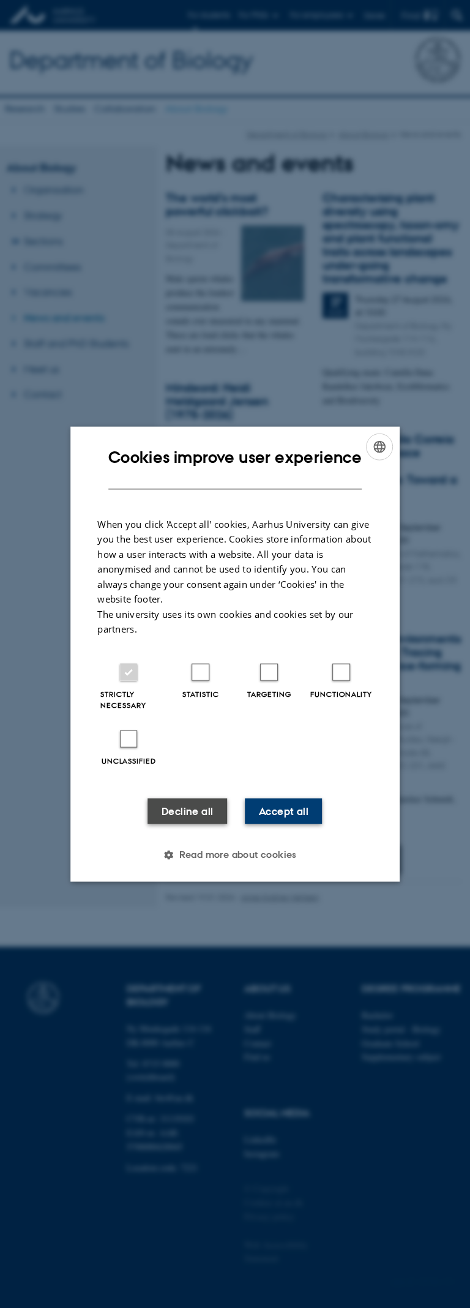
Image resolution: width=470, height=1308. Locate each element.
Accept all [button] (283, 811)
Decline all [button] (187, 811)
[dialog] (235, 654)
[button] (235, 854)
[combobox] (379, 447)
